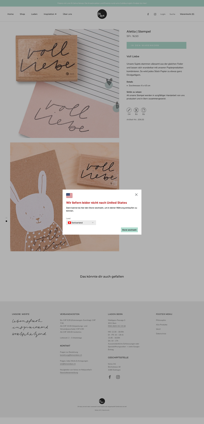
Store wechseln (129, 230)
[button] (136, 195)
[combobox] (75, 222)
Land (68, 218)
